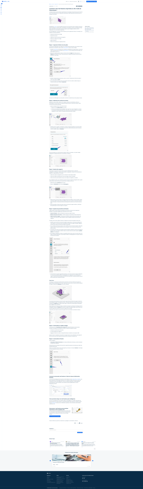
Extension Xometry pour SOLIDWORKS (60, 483)
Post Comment (80, 432)
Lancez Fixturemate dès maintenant (55, 416)
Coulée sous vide (68, 483)
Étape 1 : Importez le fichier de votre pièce (89, 27)
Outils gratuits (66, 47)
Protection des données (80, 487)
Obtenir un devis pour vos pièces (91, 1)
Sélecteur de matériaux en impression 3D (60, 477)
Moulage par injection (69, 480)
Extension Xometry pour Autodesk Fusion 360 (60, 481)
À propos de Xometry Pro (63, 487)
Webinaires (48, 480)
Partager (81, 423)
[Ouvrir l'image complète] (70, 76)
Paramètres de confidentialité (88, 487)
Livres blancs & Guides (50, 479)
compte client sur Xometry (76, 379)
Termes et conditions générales (71, 487)
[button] (57, 6)
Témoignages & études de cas (51, 482)
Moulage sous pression (69, 481)
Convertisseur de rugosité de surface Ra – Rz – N (61, 479)
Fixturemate (55, 49)
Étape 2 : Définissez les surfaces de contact (89, 28)
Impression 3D (68, 479)
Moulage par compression (70, 482)
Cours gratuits (49, 481)
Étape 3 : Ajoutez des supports (88, 29)
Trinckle (55, 26)
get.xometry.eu (66, 50)
